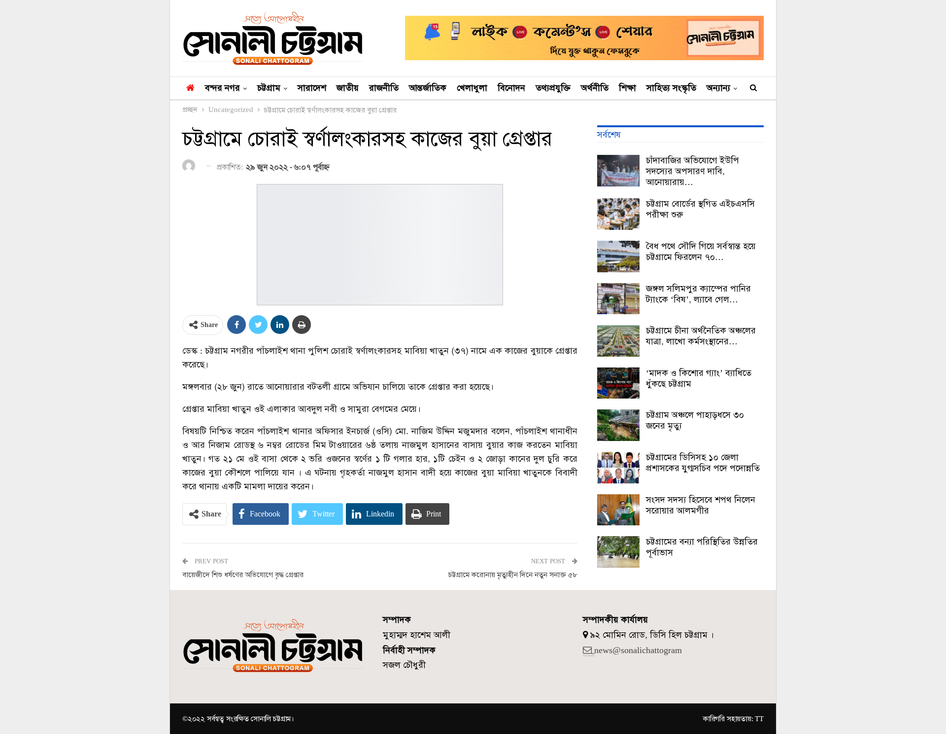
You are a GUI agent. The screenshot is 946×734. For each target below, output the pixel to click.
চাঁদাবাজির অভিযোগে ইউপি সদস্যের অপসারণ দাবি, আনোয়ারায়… (692, 171)
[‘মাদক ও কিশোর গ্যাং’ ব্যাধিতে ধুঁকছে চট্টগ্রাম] (618, 383)
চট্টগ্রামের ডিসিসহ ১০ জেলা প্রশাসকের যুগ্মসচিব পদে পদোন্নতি (703, 463)
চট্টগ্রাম (268, 87)
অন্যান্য (718, 87)
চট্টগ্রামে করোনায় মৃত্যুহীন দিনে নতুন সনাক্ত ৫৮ (512, 574)
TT (759, 718)
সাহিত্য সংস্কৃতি (671, 87)
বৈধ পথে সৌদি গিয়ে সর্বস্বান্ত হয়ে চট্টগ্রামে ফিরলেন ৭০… (701, 251)
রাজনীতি (384, 87)
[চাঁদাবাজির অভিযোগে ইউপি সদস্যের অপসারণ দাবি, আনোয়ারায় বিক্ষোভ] (618, 170)
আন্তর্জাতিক (427, 87)
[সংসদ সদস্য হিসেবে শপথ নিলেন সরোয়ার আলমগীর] (618, 510)
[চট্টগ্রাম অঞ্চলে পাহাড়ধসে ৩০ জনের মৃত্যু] (618, 425)
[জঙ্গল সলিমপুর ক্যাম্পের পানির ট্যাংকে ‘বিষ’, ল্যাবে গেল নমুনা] (618, 299)
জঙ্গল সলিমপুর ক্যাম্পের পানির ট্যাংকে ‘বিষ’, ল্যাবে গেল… (698, 294)
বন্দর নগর (222, 87)
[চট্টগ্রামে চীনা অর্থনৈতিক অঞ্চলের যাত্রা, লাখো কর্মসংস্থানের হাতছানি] (618, 341)
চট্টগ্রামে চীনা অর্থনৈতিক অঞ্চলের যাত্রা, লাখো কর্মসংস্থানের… (701, 336)
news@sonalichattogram (638, 650)
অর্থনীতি (594, 87)
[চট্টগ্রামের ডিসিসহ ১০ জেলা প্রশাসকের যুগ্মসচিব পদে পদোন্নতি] (618, 467)
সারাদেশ (312, 87)
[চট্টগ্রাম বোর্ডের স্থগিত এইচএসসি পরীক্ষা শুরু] (618, 214)
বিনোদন (511, 87)
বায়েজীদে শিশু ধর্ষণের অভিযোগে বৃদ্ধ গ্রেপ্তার (243, 574)
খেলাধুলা (472, 87)
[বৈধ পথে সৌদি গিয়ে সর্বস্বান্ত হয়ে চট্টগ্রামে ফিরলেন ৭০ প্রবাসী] (618, 256)
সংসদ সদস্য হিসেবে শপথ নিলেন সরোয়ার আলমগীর (700, 505)
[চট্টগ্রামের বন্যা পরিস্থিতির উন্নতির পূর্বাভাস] (618, 552)
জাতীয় (348, 87)
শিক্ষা (627, 87)
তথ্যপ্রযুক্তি (553, 87)
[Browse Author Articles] (190, 166)
